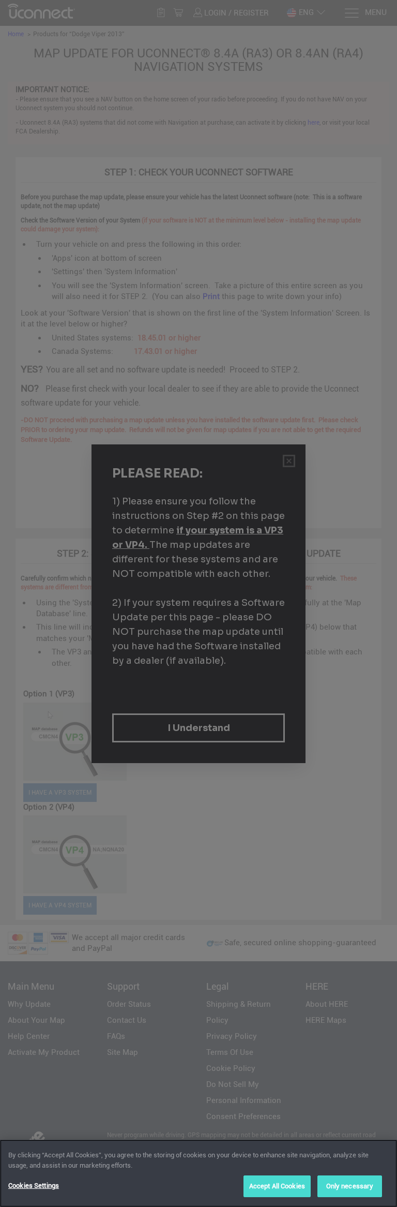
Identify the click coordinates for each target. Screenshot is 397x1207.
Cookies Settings (33, 1185)
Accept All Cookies (277, 1186)
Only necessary (350, 1186)
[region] (198, 1173)
